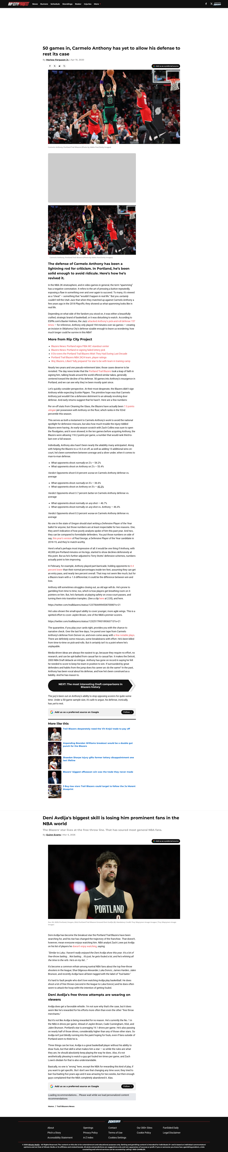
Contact (112, 1127)
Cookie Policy (144, 1132)
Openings (88, 1127)
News (35, 4)
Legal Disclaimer (171, 1132)
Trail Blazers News (65, 1106)
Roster (78, 4)
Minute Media (34, 1145)
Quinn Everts (53, 835)
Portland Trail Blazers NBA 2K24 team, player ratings (78, 357)
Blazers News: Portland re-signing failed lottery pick (78, 350)
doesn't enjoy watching (85, 946)
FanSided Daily (171, 1127)
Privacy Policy (90, 1132)
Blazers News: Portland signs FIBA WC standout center (80, 346)
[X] (211, 4)
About (51, 1127)
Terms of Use (115, 1132)
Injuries (87, 4)
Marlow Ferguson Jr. (57, 60)
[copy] (64, 66)
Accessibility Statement (60, 1137)
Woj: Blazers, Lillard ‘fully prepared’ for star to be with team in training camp (90, 361)
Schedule (55, 4)
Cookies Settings (117, 1137)
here (101, 598)
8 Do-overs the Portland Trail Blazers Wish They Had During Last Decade (89, 353)
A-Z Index (88, 1137)
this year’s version (62, 538)
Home (51, 1106)
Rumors (44, 4)
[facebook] (206, 4)
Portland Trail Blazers (100, 371)
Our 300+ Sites (144, 1127)
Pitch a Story (54, 1132)
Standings (67, 4)
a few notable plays (124, 635)
